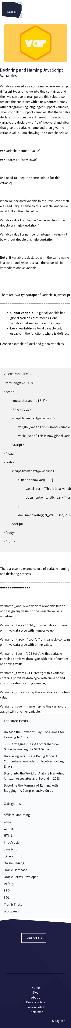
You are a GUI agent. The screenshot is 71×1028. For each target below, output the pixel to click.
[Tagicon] (12, 12)
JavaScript (11, 849)
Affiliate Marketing (17, 815)
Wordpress (11, 911)
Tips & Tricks (13, 904)
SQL (6, 897)
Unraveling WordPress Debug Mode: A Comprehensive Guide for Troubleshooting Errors (34, 761)
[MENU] (66, 12)
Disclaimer (35, 1012)
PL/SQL (9, 883)
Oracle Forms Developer (21, 877)
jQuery (8, 856)
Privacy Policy (35, 1002)
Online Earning (14, 863)
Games (9, 828)
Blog (35, 992)
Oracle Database (15, 870)
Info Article (12, 842)
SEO (7, 890)
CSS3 (7, 821)
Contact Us (33, 938)
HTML (8, 835)
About (35, 997)
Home (35, 988)
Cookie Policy (36, 1007)
